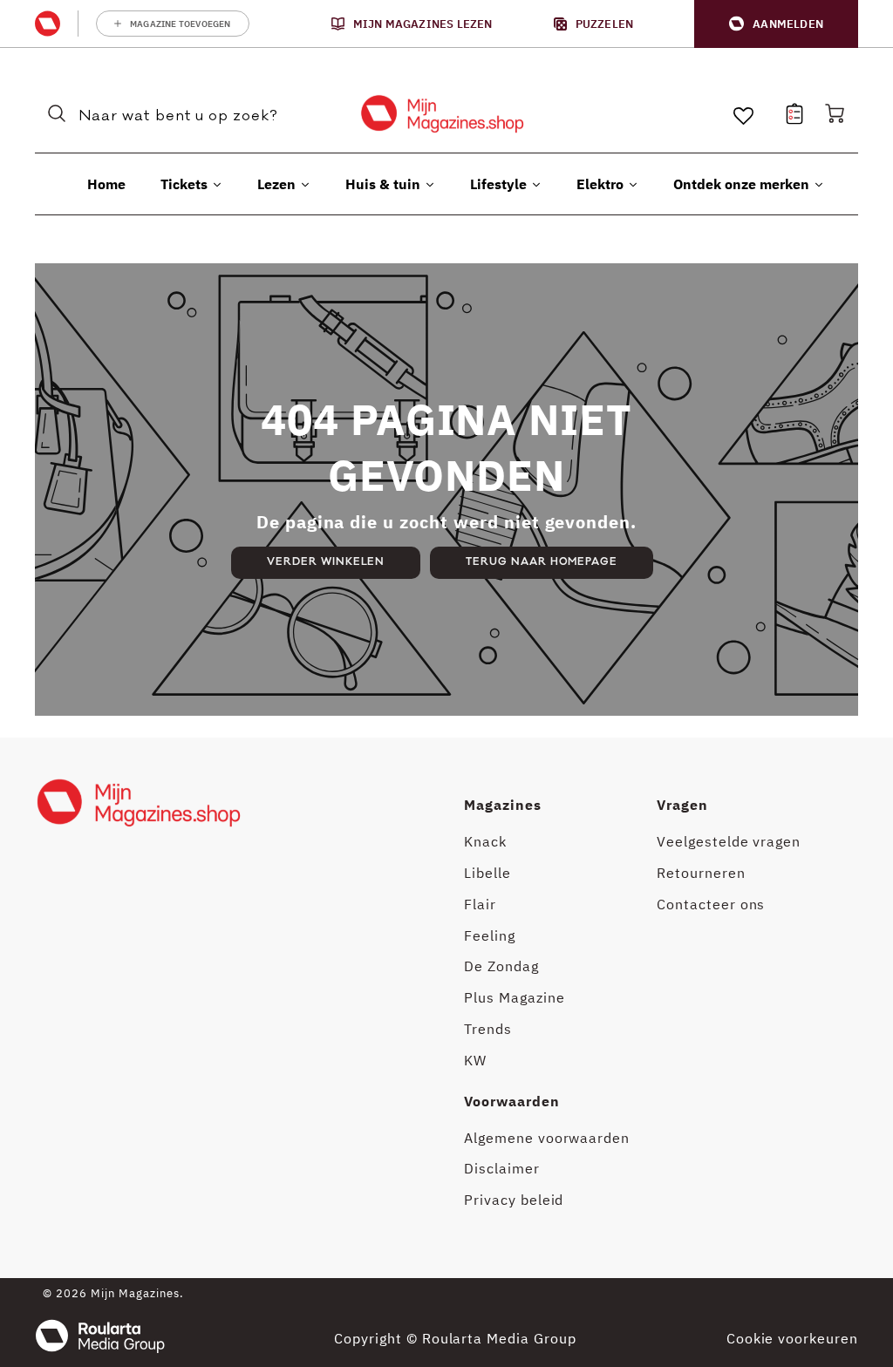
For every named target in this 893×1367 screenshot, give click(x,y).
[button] (776, 24)
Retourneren (701, 872)
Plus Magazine (514, 997)
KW (475, 1060)
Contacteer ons (711, 904)
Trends (488, 1028)
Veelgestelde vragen (729, 841)
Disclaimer (502, 1168)
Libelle (487, 872)
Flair (480, 904)
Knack (485, 841)
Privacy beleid (513, 1199)
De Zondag (501, 966)
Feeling (489, 935)
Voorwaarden (512, 1101)
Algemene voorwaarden (547, 1137)
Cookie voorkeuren (792, 1338)
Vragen (682, 804)
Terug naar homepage (541, 561)
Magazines (503, 804)
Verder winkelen (326, 561)
